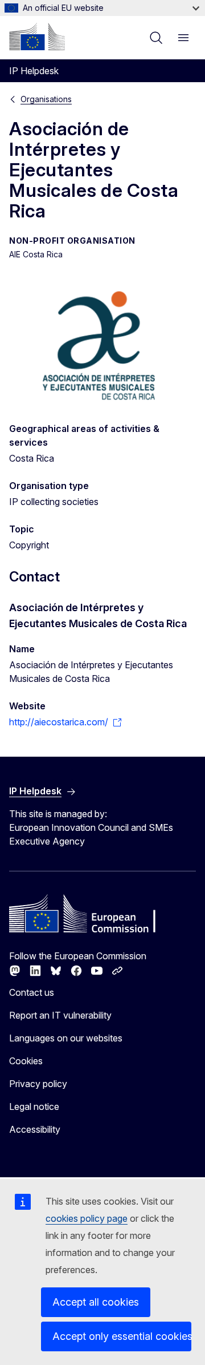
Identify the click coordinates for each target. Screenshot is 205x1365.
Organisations (46, 99)
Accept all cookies (95, 1302)
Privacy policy (38, 1083)
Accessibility (34, 1129)
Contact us (31, 992)
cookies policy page (87, 1218)
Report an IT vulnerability (60, 1015)
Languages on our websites (65, 1038)
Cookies (26, 1061)
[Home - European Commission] (37, 36)
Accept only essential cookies (121, 1336)
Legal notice (34, 1106)
